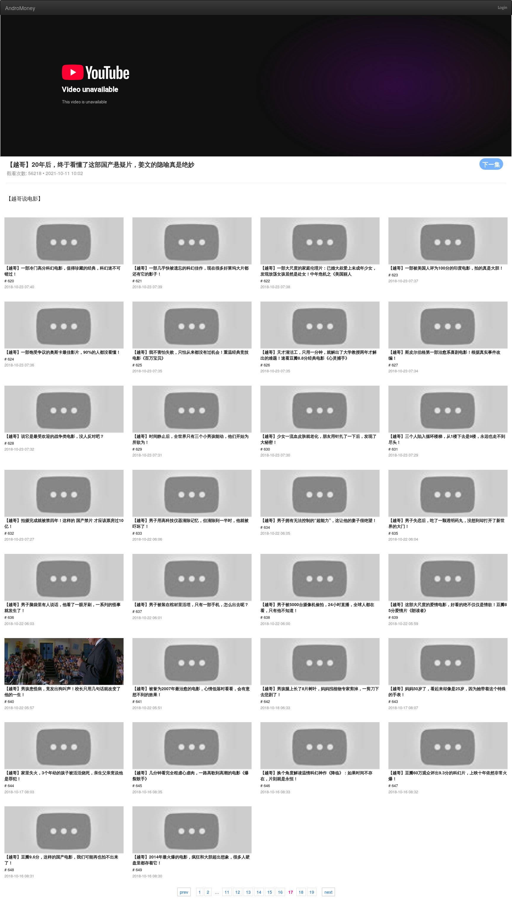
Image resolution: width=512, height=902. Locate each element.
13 (248, 892)
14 (259, 892)
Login (502, 8)
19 (311, 892)
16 (280, 892)
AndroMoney (20, 8)
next (328, 892)
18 (301, 892)
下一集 (491, 164)
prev (184, 892)
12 (237, 892)
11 (227, 892)
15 (269, 892)
